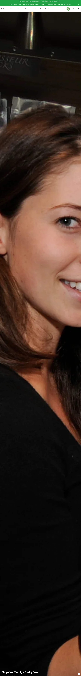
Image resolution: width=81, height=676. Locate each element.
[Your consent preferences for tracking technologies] (79, 674)
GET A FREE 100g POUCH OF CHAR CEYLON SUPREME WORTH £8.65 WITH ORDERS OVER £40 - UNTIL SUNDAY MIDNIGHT (40, 4)
